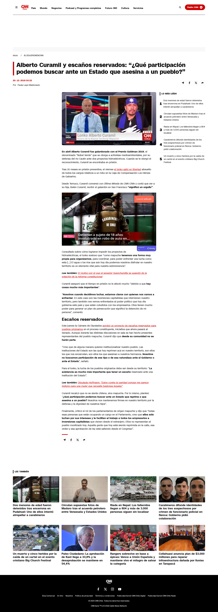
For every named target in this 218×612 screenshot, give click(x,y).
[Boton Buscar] (180, 7)
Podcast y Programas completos (83, 8)
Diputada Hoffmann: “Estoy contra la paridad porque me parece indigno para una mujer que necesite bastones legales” (105, 384)
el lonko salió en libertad (127, 169)
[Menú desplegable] (16, 7)
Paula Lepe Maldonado (29, 85)
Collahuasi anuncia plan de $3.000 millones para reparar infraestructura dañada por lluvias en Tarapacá (182, 559)
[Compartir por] (202, 83)
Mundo (43, 8)
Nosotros (69, 596)
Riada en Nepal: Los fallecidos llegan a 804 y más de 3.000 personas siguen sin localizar (184, 129)
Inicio (15, 55)
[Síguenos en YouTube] (119, 589)
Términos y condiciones (105, 596)
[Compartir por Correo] (183, 83)
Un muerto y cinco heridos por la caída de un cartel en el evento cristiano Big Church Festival (184, 159)
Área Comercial (48, 596)
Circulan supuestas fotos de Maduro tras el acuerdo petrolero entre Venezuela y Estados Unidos (184, 116)
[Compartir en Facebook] (189, 83)
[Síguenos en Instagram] (112, 589)
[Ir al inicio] (24, 7)
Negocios (56, 8)
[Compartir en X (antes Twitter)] (196, 83)
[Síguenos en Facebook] (98, 589)
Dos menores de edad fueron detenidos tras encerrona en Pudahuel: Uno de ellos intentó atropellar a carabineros (183, 103)
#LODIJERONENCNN (33, 55)
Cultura (125, 8)
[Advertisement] (35, 261)
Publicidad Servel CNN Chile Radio (162, 596)
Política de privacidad (84, 596)
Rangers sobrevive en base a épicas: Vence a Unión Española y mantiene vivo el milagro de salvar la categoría (133, 559)
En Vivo (60, 596)
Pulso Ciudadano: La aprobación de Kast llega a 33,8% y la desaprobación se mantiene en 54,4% (83, 559)
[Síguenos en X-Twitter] (105, 589)
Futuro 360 (111, 8)
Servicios (138, 8)
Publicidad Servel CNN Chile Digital (131, 596)
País (33, 8)
